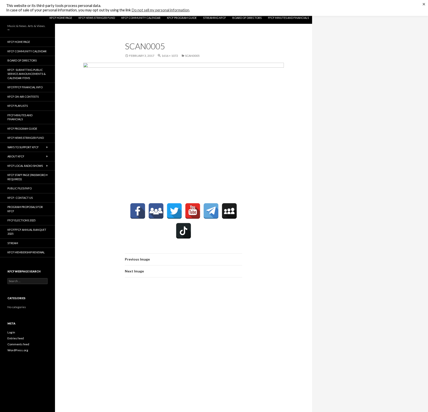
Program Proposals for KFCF (25, 209)
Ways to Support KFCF (23, 147)
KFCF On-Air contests (23, 96)
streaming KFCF (214, 17)
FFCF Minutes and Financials (288, 17)
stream (12, 243)
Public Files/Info (19, 188)
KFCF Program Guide (182, 17)
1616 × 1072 (169, 56)
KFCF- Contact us (20, 197)
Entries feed (15, 338)
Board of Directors (247, 17)
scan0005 (192, 56)
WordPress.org (17, 350)
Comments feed (18, 344)
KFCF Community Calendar (140, 17)
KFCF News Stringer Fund (97, 17)
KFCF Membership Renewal (26, 252)
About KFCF (15, 156)
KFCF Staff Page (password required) (26, 177)
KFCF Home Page (61, 17)
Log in (11, 332)
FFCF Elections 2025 (21, 220)
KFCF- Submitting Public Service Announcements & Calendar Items (26, 74)
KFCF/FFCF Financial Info (25, 87)
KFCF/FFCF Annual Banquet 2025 (26, 231)
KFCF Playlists (17, 105)
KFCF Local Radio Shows (25, 165)
